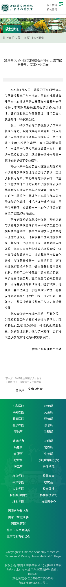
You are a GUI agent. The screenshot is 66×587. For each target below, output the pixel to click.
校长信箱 (52, 9)
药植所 (48, 418)
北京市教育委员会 (18, 536)
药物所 (48, 405)
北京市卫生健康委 (18, 530)
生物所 (48, 453)
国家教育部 (18, 523)
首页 (27, 37)
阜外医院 (18, 412)
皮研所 (48, 440)
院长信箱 (52, 5)
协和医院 (18, 405)
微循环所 (18, 440)
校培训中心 (48, 501)
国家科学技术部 (18, 510)
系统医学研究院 (48, 460)
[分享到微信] (32, 388)
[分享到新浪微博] (37, 388)
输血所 (48, 447)
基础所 (18, 431)
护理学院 (48, 466)
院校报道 (38, 37)
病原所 (18, 447)
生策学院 (18, 482)
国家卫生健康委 (18, 517)
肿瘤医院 (18, 418)
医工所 (18, 466)
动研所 (48, 431)
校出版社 (48, 488)
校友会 (48, 482)
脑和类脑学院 (18, 495)
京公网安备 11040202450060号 (33, 578)
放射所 (18, 460)
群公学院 (18, 475)
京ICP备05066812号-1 (33, 582)
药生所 (48, 412)
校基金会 (48, 475)
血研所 (18, 453)
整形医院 (18, 425)
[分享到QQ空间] (41, 388)
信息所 (48, 425)
